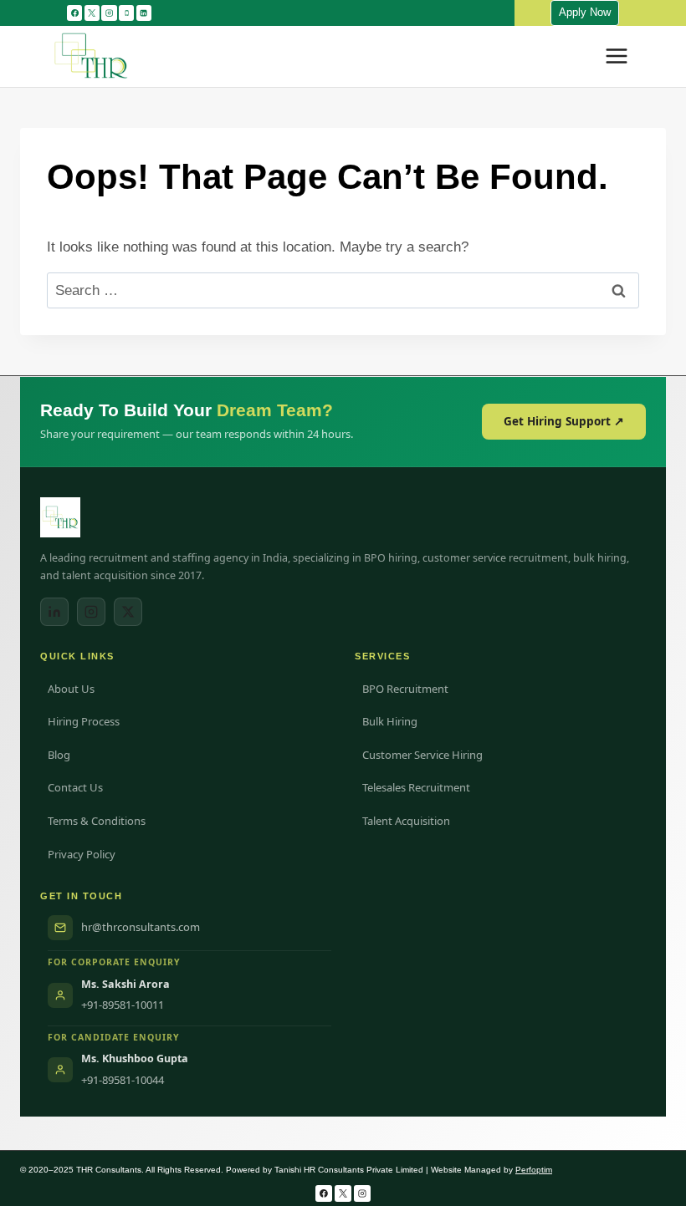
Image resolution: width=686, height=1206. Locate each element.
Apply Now (585, 12)
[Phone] (126, 12)
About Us (71, 688)
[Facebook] (74, 12)
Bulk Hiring (389, 721)
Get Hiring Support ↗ (564, 421)
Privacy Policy (81, 854)
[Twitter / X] (128, 612)
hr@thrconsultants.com (140, 926)
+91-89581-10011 (122, 1004)
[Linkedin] (143, 12)
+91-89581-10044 (122, 1079)
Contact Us (75, 787)
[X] (92, 12)
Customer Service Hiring (422, 754)
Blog (59, 754)
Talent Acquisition (406, 820)
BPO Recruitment (405, 688)
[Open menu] (616, 56)
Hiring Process (84, 721)
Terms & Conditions (97, 820)
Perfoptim (533, 1169)
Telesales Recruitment (416, 787)
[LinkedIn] (54, 612)
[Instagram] (108, 12)
